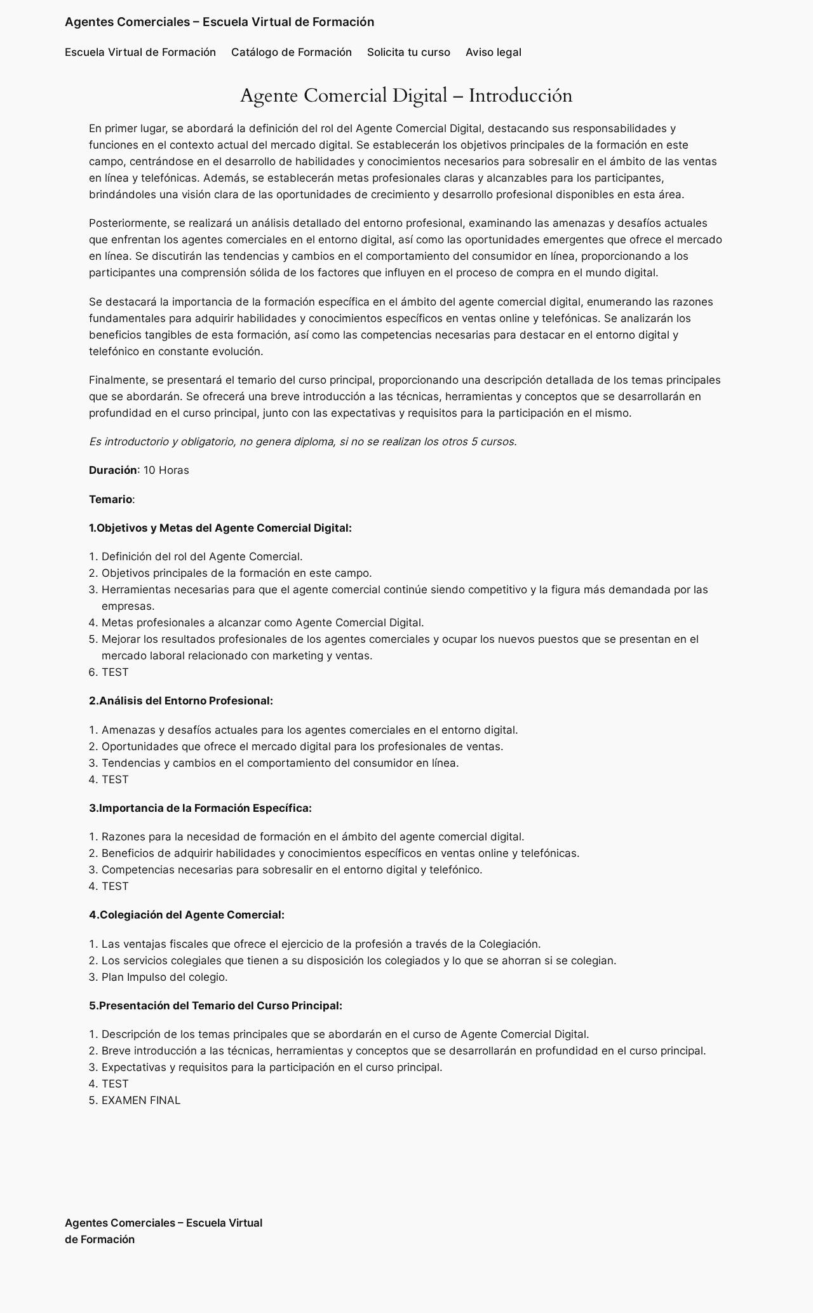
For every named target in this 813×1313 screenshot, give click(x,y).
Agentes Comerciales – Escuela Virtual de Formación (220, 21)
